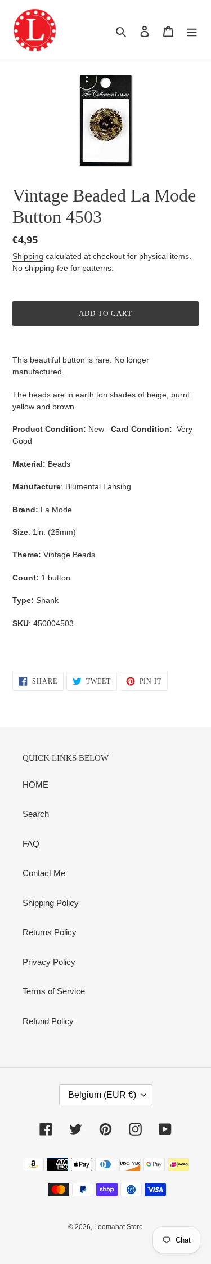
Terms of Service (54, 991)
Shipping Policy (51, 903)
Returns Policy (50, 932)
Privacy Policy (49, 962)
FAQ (31, 843)
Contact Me (44, 873)
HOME (35, 784)
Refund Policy (48, 1021)
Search (36, 814)
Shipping (27, 256)
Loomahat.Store (118, 1227)
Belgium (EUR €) (102, 1095)
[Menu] (192, 31)
